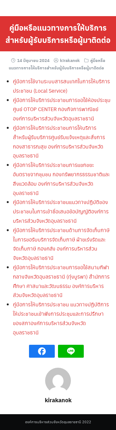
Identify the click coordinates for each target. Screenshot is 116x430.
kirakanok (70, 60)
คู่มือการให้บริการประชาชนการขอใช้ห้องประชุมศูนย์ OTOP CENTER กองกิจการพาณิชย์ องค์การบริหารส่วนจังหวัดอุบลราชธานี (62, 109)
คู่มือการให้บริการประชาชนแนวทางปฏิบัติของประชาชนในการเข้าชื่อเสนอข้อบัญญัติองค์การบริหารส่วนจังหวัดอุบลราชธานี (61, 211)
